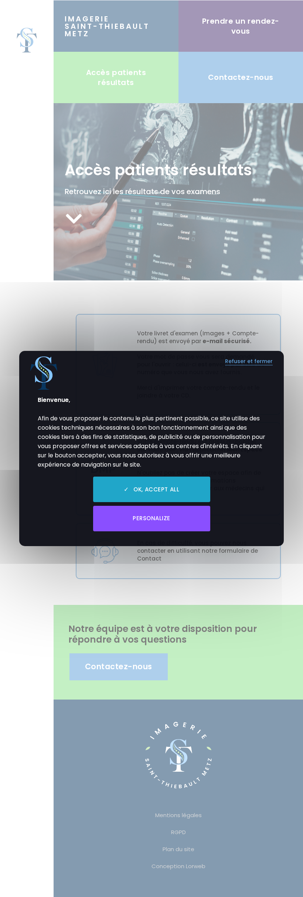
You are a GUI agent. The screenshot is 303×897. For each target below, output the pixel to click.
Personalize (151, 518)
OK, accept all (155, 489)
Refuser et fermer (249, 361)
